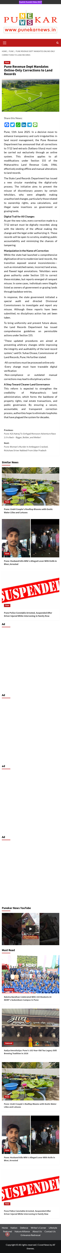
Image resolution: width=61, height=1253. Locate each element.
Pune (7, 62)
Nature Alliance (22, 1231)
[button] (5, 42)
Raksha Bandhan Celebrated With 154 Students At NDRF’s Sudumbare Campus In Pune (27, 998)
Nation (13, 1227)
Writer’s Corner (38, 1227)
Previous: (30, 434)
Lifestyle (53, 1227)
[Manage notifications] (7, 1234)
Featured (8, 1043)
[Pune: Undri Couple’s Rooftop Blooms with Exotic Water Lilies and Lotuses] (30, 486)
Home (5, 1227)
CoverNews (43, 1244)
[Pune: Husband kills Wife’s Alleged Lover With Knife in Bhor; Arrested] (30, 538)
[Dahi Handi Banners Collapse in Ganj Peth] (30, 929)
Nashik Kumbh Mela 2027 (30, 2)
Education (9, 990)
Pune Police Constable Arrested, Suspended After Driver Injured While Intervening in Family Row (28, 614)
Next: (26, 447)
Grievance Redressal (30, 1235)
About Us (37, 1231)
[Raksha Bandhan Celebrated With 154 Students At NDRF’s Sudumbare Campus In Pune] (30, 974)
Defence (24, 1227)
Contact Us (50, 1231)
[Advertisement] (30, 659)
